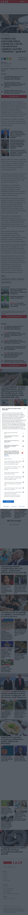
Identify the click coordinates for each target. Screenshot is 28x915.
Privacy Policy (22, 506)
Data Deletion (6, 506)
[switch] (23, 436)
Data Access (14, 506)
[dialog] (14, 457)
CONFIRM (8, 501)
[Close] (25, 408)
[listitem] (14, 433)
